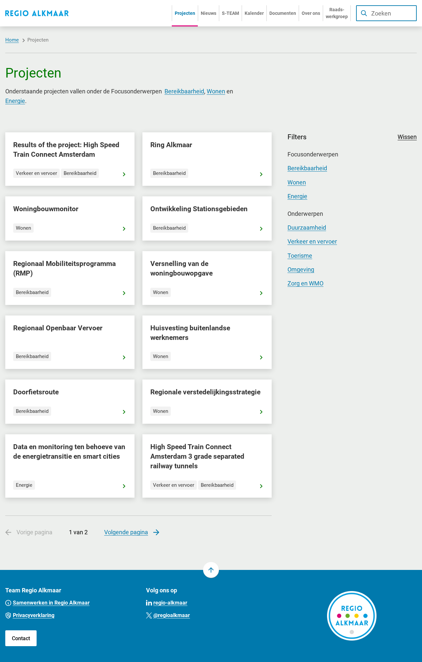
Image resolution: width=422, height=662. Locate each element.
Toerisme (299, 255)
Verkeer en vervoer (312, 241)
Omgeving (300, 269)
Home (12, 40)
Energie (15, 100)
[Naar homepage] (37, 13)
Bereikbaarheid (184, 91)
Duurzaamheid (306, 227)
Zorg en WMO (305, 283)
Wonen (216, 91)
